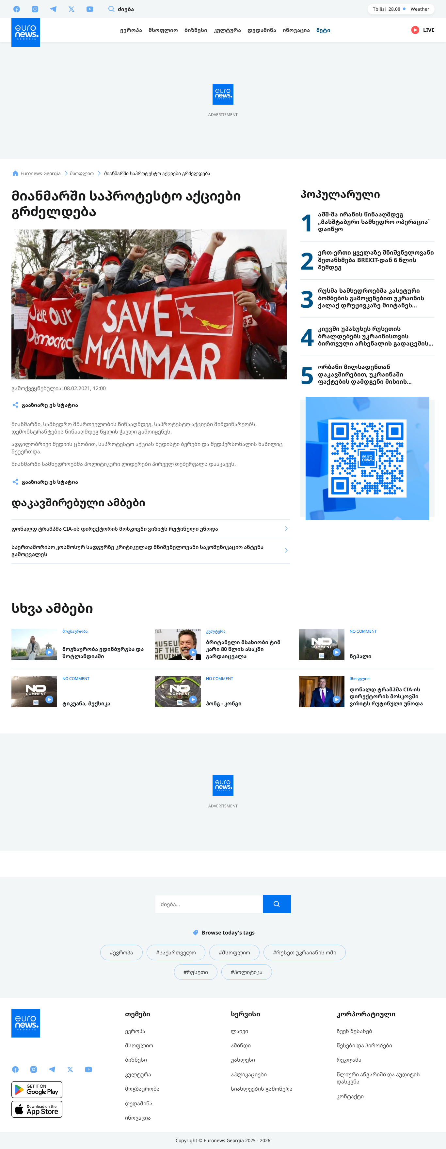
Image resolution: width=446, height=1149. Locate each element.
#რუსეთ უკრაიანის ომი (304, 952)
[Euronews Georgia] (25, 32)
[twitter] (71, 8)
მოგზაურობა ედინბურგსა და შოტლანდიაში (103, 653)
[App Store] (36, 1109)
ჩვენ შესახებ (354, 1031)
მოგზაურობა (75, 631)
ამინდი (241, 1045)
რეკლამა (349, 1059)
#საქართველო (176, 952)
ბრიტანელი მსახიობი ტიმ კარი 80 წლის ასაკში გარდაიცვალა (243, 649)
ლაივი (239, 1031)
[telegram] (53, 8)
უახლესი (243, 1059)
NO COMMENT (363, 631)
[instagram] (35, 8)
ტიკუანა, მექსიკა (86, 703)
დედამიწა (138, 1103)
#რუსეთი (195, 972)
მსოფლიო (360, 678)
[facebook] (16, 8)
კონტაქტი (350, 1096)
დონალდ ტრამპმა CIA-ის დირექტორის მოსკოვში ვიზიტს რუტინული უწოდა (386, 696)
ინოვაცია (138, 1117)
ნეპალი (361, 656)
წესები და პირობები (364, 1045)
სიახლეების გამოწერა (262, 1088)
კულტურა (216, 631)
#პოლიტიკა (247, 972)
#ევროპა (121, 952)
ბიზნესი (136, 1059)
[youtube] (90, 8)
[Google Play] (36, 1089)
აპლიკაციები (249, 1074)
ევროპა (135, 1031)
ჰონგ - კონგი (224, 703)
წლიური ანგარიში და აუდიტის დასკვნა (378, 1078)
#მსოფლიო (234, 952)
